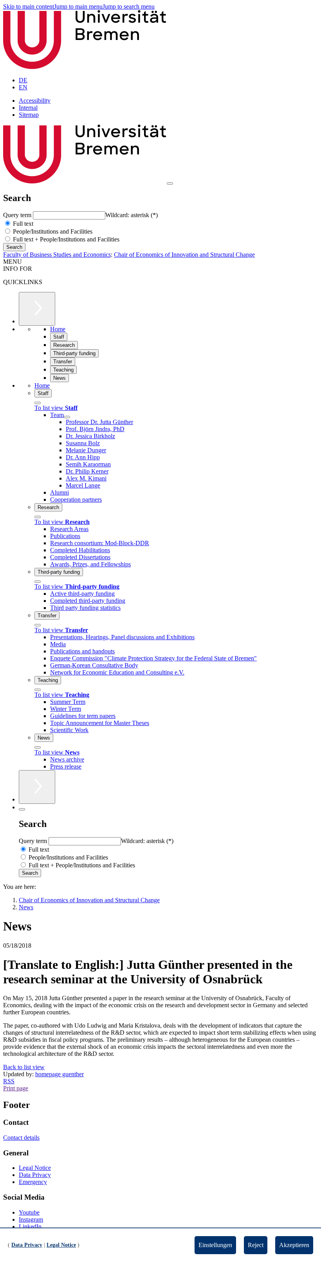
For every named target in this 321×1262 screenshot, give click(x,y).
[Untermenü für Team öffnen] (67, 417)
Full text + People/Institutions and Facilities (65, 239)
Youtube (29, 1212)
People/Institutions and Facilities (51, 231)
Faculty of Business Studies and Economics (57, 254)
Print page (15, 1088)
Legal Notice (35, 1167)
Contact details (21, 1137)
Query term (18, 215)
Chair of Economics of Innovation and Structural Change (184, 254)
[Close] (37, 403)
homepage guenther (59, 1074)
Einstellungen (215, 1245)
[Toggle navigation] (170, 183)
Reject (255, 1245)
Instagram (31, 1219)
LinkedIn (30, 1226)
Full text (22, 223)
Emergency (33, 1182)
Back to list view (24, 1067)
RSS (8, 1081)
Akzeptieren (294, 1245)
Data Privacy (35, 1174)
